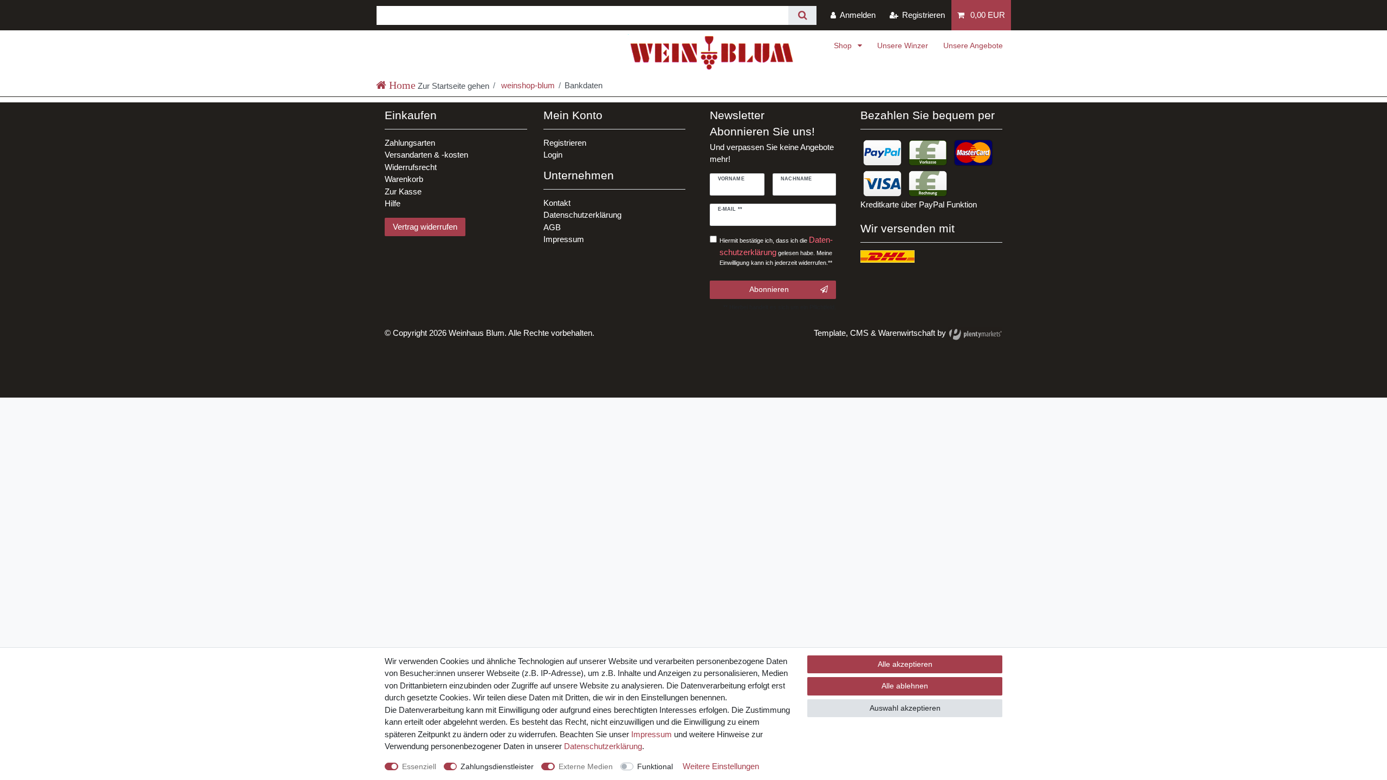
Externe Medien (586, 766)
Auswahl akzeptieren (905, 708)
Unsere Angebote (973, 45)
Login (552, 154)
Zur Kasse (403, 191)
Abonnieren (769, 289)
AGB (552, 227)
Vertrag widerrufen (425, 226)
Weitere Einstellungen (721, 766)
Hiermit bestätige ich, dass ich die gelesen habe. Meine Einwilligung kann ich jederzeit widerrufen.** (776, 250)
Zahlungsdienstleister (497, 766)
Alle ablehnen (905, 685)
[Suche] (802, 15)
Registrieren (564, 142)
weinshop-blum (527, 85)
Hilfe (392, 203)
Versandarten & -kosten (426, 154)
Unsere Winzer (902, 45)
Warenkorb (404, 179)
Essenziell (419, 766)
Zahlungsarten (410, 142)
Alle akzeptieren (905, 664)
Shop (844, 45)
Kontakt (557, 202)
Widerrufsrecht (411, 167)
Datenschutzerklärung (582, 214)
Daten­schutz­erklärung (603, 746)
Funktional (655, 766)
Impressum (563, 239)
